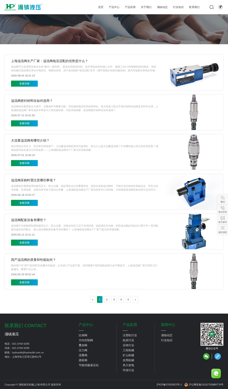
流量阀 (83, 355)
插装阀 (83, 360)
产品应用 (130, 324)
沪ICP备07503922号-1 (169, 384)
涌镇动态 (166, 335)
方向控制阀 (86, 340)
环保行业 (128, 370)
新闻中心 (168, 324)
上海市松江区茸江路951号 (26, 356)
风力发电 (128, 365)
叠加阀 (83, 345)
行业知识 (166, 340)
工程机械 (128, 350)
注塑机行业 (130, 335)
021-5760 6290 (20, 343)
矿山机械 (128, 355)
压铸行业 (128, 345)
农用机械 (128, 360)
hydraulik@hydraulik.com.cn (28, 352)
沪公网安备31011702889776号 (206, 384)
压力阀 (83, 350)
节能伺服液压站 (89, 365)
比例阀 (83, 335)
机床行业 (128, 340)
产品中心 (86, 324)
